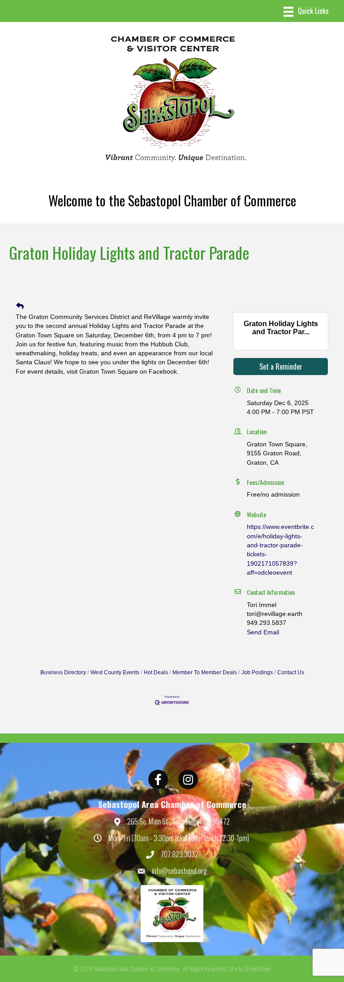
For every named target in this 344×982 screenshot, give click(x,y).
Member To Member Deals (204, 672)
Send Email (263, 632)
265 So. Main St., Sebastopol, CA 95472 (178, 821)
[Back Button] (20, 306)
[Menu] (306, 11)
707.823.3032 (179, 854)
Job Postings (257, 672)
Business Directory (63, 672)
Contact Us (290, 672)
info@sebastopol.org (179, 870)
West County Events (114, 672)
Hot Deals (156, 672)
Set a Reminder (280, 366)
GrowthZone (258, 968)
